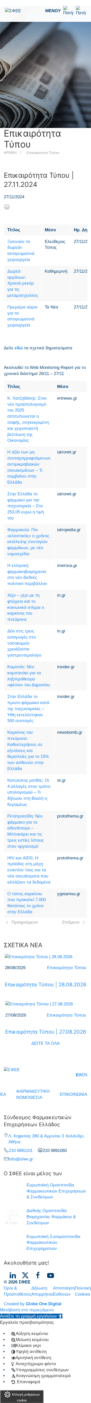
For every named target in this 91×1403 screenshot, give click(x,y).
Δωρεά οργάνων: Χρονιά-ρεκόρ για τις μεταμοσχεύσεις (22, 283)
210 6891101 (21, 1150)
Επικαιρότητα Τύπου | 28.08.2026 (45, 985)
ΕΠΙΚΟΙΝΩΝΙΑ (73, 1094)
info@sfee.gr (21, 1159)
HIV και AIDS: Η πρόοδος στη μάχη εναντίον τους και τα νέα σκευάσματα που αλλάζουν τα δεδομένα (29, 870)
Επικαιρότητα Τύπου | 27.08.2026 (45, 1032)
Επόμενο (70, 922)
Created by (32, 1303)
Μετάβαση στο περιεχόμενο (27, 1310)
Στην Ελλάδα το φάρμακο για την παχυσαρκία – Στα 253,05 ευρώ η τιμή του (25, 506)
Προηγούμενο (25, 922)
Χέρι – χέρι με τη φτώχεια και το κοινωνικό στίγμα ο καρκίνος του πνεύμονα (25, 607)
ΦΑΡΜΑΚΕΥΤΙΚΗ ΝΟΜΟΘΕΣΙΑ (33, 1094)
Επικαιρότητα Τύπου (43, 153)
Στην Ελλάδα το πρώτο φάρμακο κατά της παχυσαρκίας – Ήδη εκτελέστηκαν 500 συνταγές (28, 708)
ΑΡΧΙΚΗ (10, 153)
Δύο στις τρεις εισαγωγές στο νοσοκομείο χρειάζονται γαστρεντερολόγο (24, 643)
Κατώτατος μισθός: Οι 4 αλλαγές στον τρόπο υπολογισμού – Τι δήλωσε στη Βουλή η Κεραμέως (28, 792)
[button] (65, 11)
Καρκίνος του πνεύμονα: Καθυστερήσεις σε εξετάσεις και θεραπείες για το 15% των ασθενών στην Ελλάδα (28, 750)
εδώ (19, 348)
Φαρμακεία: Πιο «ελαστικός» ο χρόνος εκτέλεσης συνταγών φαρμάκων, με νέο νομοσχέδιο (28, 541)
